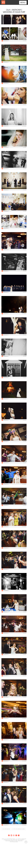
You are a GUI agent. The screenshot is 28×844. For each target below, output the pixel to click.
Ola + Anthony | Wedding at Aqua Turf (14, 11)
